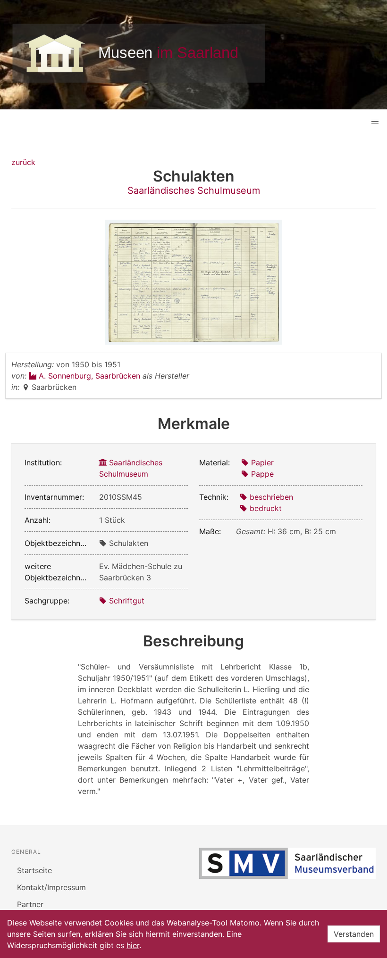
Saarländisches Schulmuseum (193, 190)
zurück (23, 162)
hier (132, 945)
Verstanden (354, 934)
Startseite (34, 870)
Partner (30, 904)
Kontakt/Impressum (51, 887)
